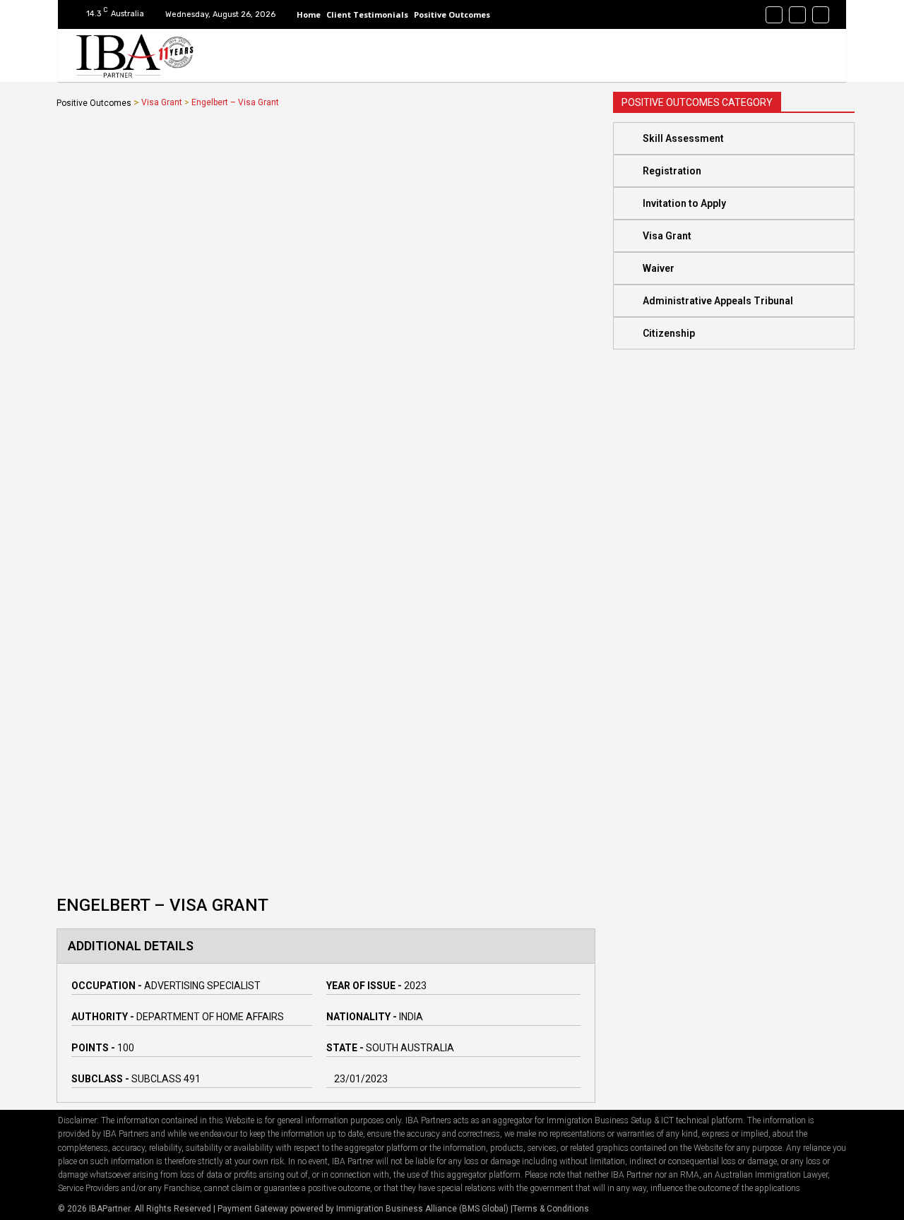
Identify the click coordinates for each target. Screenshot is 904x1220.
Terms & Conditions (551, 1209)
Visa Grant (161, 102)
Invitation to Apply (684, 203)
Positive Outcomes (93, 103)
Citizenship (669, 333)
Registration (672, 171)
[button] (734, 138)
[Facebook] (774, 14)
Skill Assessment (683, 138)
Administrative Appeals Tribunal (718, 300)
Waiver (658, 268)
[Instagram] (797, 14)
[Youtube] (820, 14)
